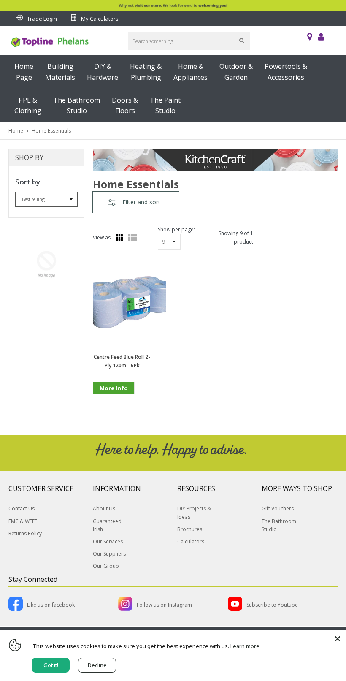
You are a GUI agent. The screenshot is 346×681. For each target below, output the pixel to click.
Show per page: (176, 229)
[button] (136, 202)
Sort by (27, 181)
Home (15, 130)
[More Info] (114, 401)
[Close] (337, 639)
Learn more (245, 646)
